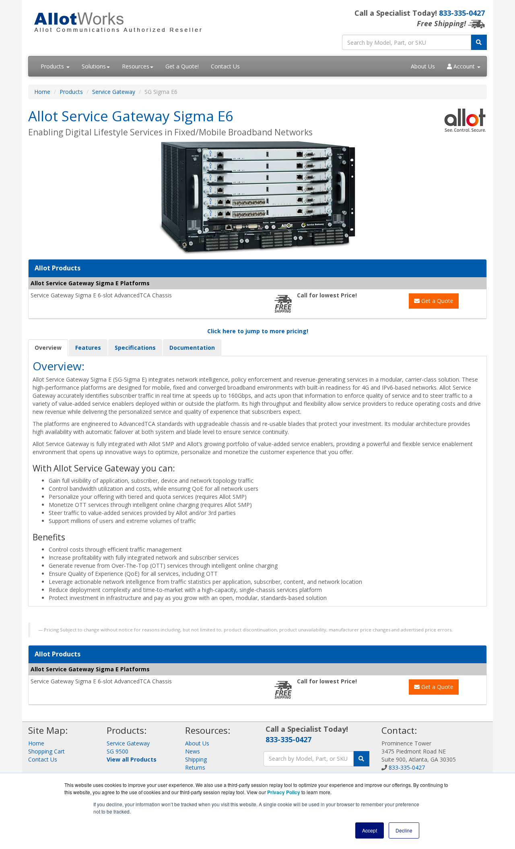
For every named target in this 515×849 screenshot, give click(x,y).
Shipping (196, 759)
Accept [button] (369, 830)
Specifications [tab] (135, 347)
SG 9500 (117, 751)
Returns (195, 767)
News (192, 751)
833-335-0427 (462, 13)
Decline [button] (404, 830)
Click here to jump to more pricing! (257, 331)
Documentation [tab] (192, 347)
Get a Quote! (182, 66)
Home (42, 91)
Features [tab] (88, 347)
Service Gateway (113, 91)
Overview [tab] (48, 347)
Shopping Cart (46, 751)
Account (464, 66)
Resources (135, 66)
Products (53, 66)
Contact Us (225, 66)
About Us (423, 66)
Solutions (94, 66)
